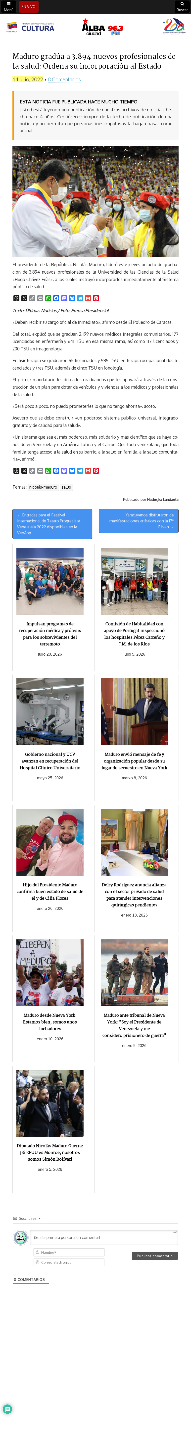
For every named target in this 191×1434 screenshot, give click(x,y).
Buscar (182, 9)
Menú (8, 9)
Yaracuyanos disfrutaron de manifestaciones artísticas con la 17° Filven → (141, 520)
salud (66, 487)
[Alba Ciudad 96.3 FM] (95, 27)
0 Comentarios (64, 79)
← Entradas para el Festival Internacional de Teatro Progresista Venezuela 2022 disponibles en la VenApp (48, 523)
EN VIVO (29, 6)
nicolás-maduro (43, 487)
